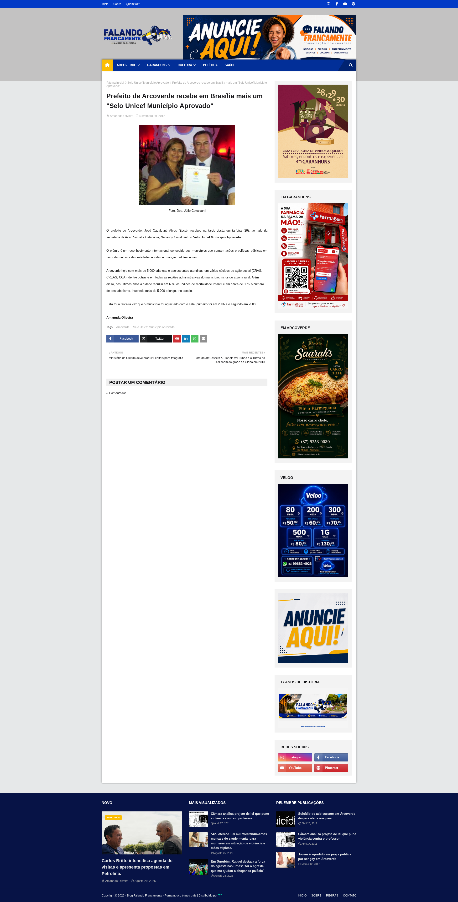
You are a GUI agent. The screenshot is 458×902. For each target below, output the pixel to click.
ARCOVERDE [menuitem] (126, 65)
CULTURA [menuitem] (185, 65)
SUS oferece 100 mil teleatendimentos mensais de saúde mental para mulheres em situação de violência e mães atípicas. (239, 841)
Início (105, 4)
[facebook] (337, 4)
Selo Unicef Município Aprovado (148, 82)
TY (220, 895)
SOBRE (316, 895)
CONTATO (349, 895)
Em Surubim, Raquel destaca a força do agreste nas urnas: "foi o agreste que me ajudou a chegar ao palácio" (238, 866)
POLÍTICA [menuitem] (210, 65)
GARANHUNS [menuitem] (157, 65)
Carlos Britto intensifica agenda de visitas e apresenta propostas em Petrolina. (137, 867)
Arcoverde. (123, 327)
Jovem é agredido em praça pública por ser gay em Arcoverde (324, 857)
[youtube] (345, 4)
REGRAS (332, 895)
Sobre (117, 4)
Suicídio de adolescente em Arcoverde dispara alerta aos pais (326, 816)
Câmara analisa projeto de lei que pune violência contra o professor (240, 816)
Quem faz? (133, 4)
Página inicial (115, 82)
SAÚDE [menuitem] (230, 65)
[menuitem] (107, 65)
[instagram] (328, 4)
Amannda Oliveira (121, 116)
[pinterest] (353, 4)
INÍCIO (302, 895)
